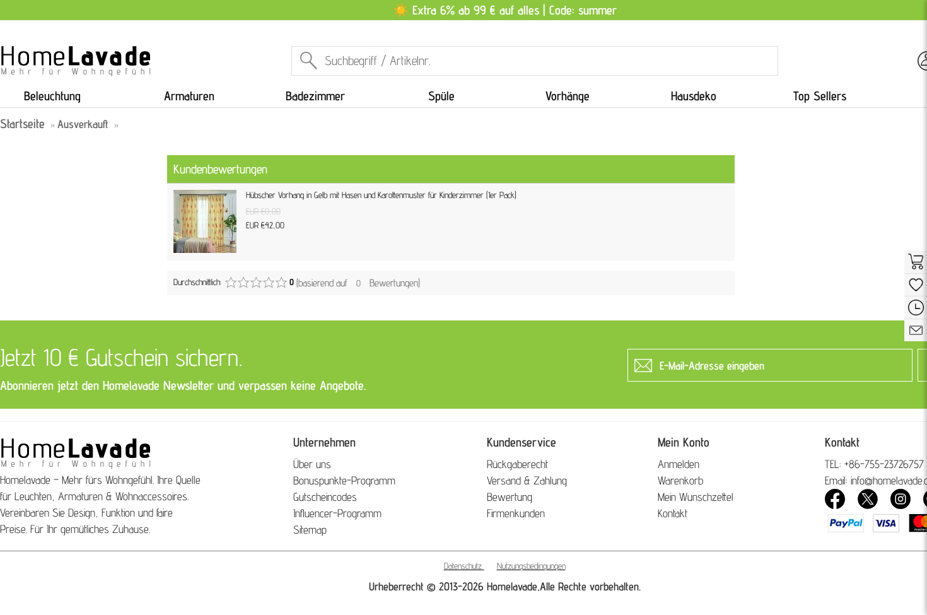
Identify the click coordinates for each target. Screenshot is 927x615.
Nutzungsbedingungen (531, 566)
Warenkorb (680, 480)
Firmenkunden (516, 513)
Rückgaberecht (517, 464)
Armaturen (189, 95)
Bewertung (509, 496)
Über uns (312, 464)
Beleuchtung (52, 95)
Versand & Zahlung (527, 480)
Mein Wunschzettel (695, 496)
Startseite (22, 123)
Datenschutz (463, 566)
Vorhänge (567, 95)
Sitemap (310, 529)
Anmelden (678, 464)
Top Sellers (819, 95)
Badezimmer (315, 95)
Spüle (441, 95)
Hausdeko (693, 95)
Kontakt (672, 513)
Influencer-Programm (337, 513)
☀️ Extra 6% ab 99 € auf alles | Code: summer (505, 10)
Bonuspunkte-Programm (344, 480)
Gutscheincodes (325, 496)
